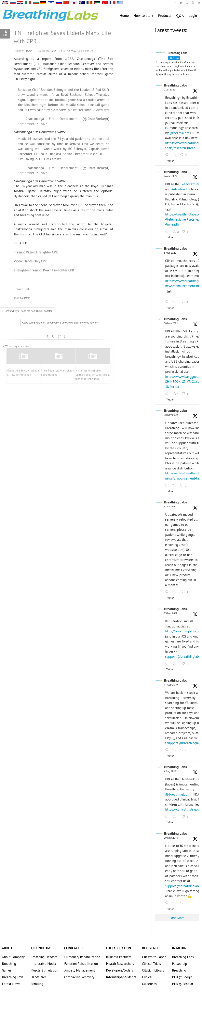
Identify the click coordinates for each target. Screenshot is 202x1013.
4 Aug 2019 (170, 771)
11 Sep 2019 (171, 684)
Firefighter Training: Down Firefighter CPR (44, 270)
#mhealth (172, 224)
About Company (13, 957)
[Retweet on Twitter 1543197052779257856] (175, 155)
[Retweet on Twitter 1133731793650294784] (175, 903)
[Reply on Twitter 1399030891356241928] (167, 394)
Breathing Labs (175, 85)
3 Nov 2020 (170, 506)
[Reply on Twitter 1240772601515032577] (167, 664)
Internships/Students (121, 977)
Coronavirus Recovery (79, 977)
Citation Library (153, 970)
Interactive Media (43, 963)
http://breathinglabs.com (183, 631)
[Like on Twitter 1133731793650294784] (183, 903)
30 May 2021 (171, 323)
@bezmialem (179, 133)
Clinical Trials (151, 963)
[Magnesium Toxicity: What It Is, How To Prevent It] (24, 356)
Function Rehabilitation (81, 963)
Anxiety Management (79, 970)
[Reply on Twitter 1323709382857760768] (167, 592)
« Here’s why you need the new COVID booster (27, 310)
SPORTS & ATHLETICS (63, 50)
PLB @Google (182, 977)
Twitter (53, 336)
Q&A (180, 15)
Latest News (11, 984)
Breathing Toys (12, 977)
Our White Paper (154, 957)
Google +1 (59, 336)
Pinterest (65, 336)
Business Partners (118, 957)
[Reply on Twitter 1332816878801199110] (167, 485)
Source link (22, 289)
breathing (25, 297)
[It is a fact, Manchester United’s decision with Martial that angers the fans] (92, 356)
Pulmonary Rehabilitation (82, 957)
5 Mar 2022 (170, 252)
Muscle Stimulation (44, 970)
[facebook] (175, 3)
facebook (47, 336)
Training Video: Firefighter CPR (36, 252)
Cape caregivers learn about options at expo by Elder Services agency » (61, 322)
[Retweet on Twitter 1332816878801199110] (175, 485)
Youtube (193, 3)
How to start (143, 15)
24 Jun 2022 (170, 176)
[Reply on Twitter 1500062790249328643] (167, 302)
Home (124, 15)
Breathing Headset (44, 957)
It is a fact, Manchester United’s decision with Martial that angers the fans (92, 375)
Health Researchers (120, 963)
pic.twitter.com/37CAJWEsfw (88, 110)
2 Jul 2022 (169, 89)
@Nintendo (179, 189)
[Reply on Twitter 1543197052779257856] (167, 155)
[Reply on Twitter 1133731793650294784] (167, 903)
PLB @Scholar (182, 984)
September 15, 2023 (32, 124)
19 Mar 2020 (171, 613)
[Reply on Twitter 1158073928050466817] (167, 817)
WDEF (69, 58)
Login (193, 15)
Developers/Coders (119, 970)
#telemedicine (175, 219)
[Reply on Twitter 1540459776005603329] (167, 232)
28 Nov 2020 (171, 414)
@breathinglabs (177, 794)
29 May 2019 (171, 837)
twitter (181, 3)
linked (199, 3)
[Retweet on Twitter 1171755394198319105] (175, 750)
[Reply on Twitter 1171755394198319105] (167, 750)
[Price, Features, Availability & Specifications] (58, 356)
